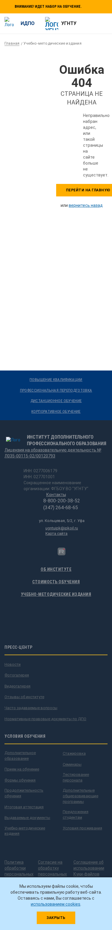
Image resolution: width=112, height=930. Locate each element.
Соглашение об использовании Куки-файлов (88, 868)
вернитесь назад (86, 205)
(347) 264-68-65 (60, 507)
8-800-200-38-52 (61, 501)
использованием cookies (55, 904)
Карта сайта (56, 533)
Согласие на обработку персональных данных (52, 871)
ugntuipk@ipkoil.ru (61, 528)
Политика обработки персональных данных (18, 871)
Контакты (56, 494)
